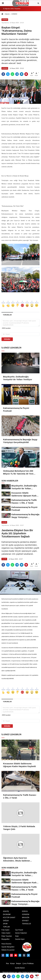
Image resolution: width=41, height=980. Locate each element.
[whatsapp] (12, 74)
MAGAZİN (25, 917)
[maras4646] (28, 955)
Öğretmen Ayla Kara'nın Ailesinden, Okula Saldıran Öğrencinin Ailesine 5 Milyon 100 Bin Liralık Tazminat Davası (19, 859)
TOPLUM (6, 927)
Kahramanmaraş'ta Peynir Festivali (16, 409)
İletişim (18, 963)
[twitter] (8, 74)
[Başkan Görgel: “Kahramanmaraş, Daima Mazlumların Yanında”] (20, 91)
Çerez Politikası (28, 963)
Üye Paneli (19, 930)
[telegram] (17, 74)
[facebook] (3, 74)
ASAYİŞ (6, 911)
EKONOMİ (6, 914)
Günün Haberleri (21, 933)
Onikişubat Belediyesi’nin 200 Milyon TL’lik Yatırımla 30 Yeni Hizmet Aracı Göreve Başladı (18, 472)
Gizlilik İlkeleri (20, 968)
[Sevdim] (13, 302)
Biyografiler (5, 939)
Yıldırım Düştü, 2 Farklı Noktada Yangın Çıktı (19, 827)
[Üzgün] (37, 302)
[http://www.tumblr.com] (24, 955)
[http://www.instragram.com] (11, 955)
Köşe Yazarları (6, 936)
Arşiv (17, 936)
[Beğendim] (3, 302)
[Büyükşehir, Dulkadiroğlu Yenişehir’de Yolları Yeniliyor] (20, 363)
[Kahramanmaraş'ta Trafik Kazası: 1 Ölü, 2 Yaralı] (20, 781)
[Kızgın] (22, 302)
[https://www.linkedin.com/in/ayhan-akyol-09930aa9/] (19, 955)
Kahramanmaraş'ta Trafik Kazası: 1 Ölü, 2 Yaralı (19, 796)
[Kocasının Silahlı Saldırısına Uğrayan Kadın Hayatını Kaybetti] (20, 750)
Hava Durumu (6, 943)
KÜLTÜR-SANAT (9, 917)
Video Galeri (5, 933)
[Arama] (38, 3)
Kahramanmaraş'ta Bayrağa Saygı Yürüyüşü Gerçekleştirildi (20, 440)
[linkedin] (21, 74)
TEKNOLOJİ (26, 923)
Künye (12, 963)
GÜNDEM (14, 14)
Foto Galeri (5, 930)
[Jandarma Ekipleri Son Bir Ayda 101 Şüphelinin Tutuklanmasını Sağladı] (20, 582)
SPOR (5, 923)
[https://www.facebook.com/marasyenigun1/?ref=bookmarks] (2, 955)
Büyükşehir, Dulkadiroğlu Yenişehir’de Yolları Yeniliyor (17, 378)
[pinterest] (26, 74)
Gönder (7, 339)
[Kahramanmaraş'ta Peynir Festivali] (20, 394)
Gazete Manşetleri (7, 947)
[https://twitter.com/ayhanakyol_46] (7, 955)
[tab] (7, 314)
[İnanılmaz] (32, 302)
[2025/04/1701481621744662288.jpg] (20, 254)
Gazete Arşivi (19, 939)
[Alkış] (8, 302)
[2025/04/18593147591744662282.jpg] (20, 279)
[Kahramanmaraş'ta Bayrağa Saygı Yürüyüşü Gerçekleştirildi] (20, 425)
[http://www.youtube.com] (15, 955)
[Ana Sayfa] (2, 14)
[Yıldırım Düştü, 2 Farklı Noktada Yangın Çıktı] (20, 812)
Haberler (7, 14)
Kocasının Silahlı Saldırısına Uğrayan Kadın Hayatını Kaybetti (19, 764)
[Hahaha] (27, 302)
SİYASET (25, 920)
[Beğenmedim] (18, 302)
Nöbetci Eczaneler (8, 950)
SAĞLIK (6, 920)
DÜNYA (25, 911)
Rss (7, 963)
